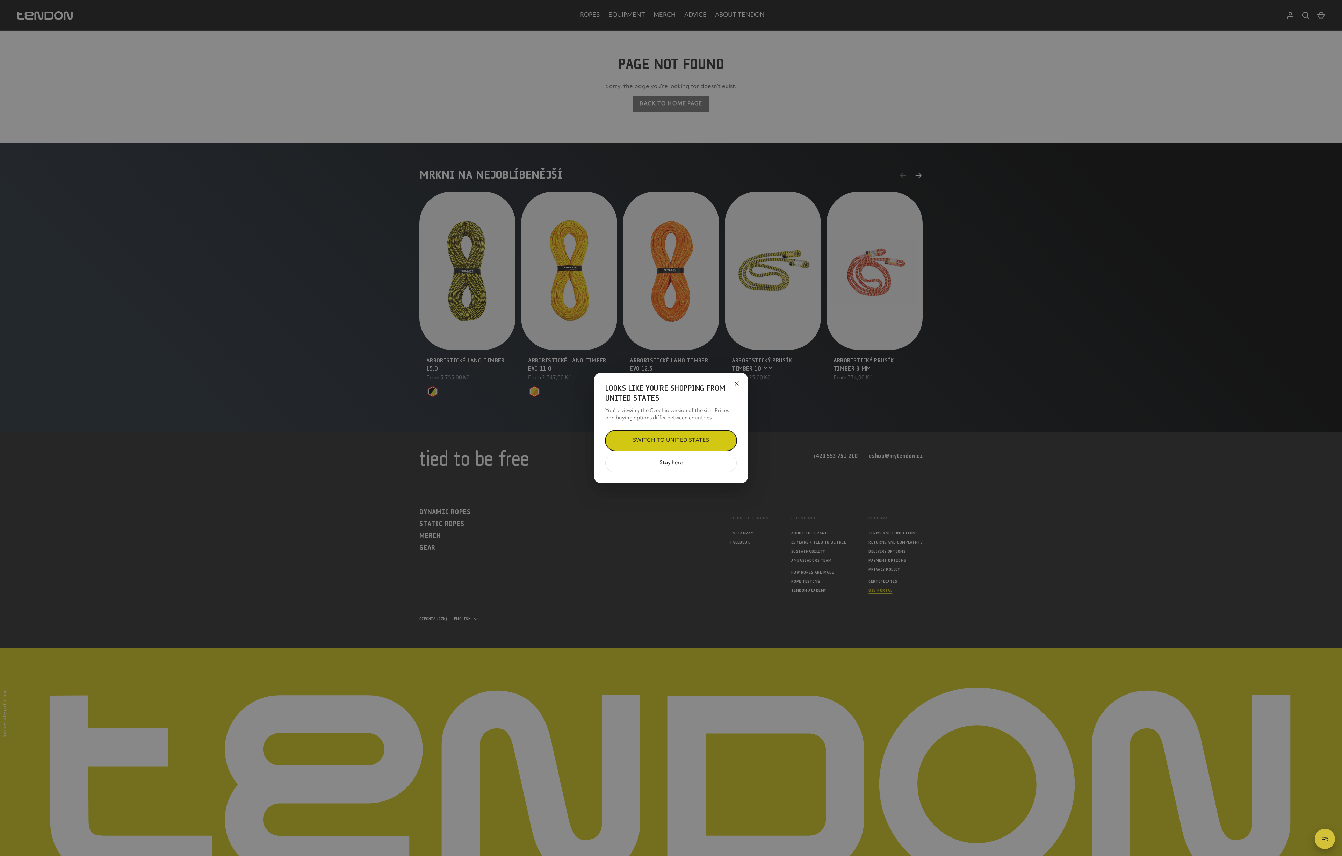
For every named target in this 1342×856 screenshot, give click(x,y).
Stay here (671, 463)
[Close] (736, 383)
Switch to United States (671, 440)
